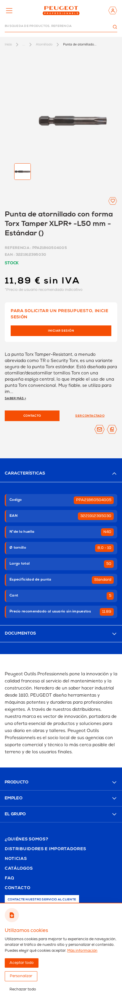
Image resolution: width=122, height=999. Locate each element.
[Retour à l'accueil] (61, 10)
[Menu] (9, 10)
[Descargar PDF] (112, 429)
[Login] (112, 10)
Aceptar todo (21, 963)
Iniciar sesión (61, 331)
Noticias (16, 859)
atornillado (44, 44)
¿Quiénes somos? (26, 839)
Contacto (17, 888)
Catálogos (19, 869)
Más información (82, 951)
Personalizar (21, 976)
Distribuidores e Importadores (45, 849)
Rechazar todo (22, 989)
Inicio (8, 44)
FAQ (9, 878)
